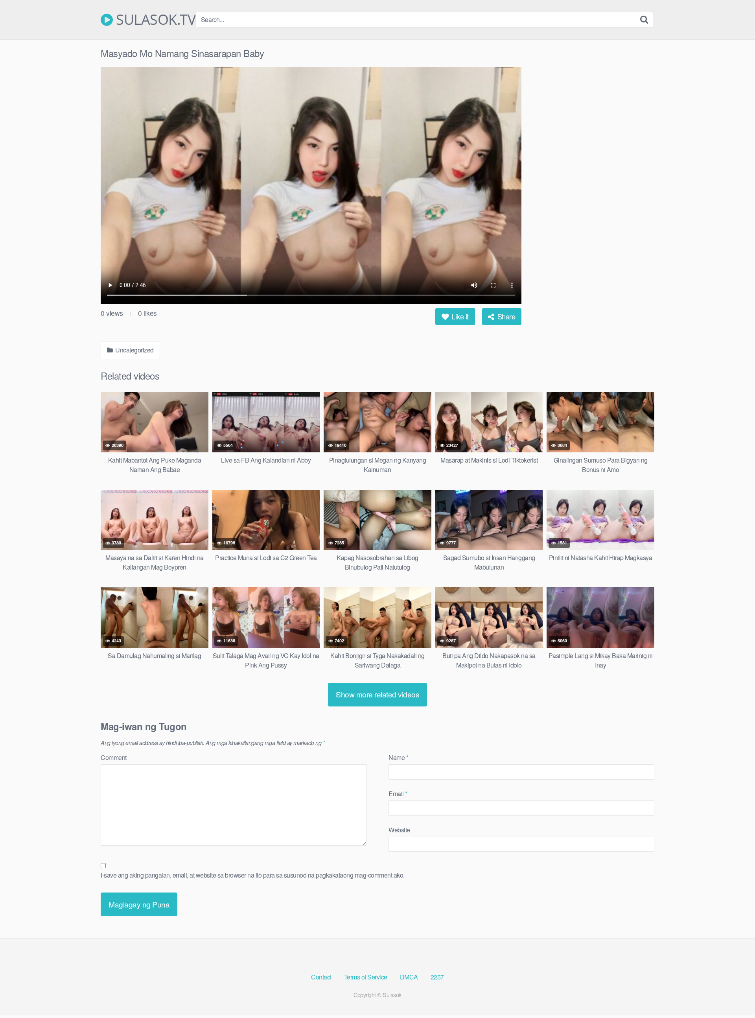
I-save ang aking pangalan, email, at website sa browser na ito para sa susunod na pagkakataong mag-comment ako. (253, 875)
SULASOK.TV (154, 20)
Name (398, 757)
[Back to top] (733, 992)
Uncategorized (134, 349)
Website (399, 829)
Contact (321, 976)
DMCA (409, 976)
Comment (114, 757)
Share (505, 316)
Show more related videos (377, 694)
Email (398, 793)
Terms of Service (365, 976)
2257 (437, 976)
